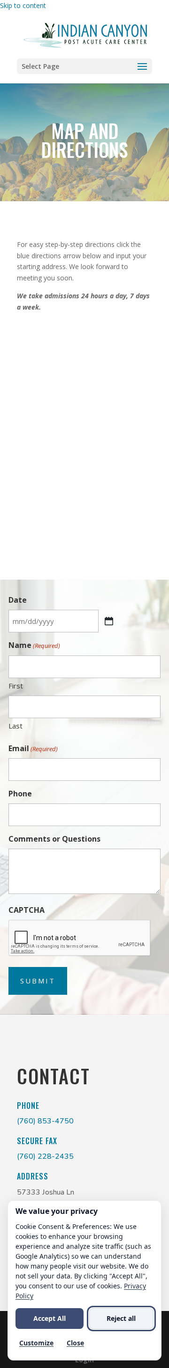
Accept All (49, 1318)
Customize (36, 1342)
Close (75, 1342)
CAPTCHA (26, 910)
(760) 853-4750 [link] (45, 1121)
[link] (85, 34)
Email (33, 748)
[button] (84, 66)
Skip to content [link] (23, 5)
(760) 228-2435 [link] (45, 1156)
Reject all (121, 1318)
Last (15, 725)
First (15, 685)
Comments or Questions (54, 839)
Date (17, 600)
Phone (20, 793)
